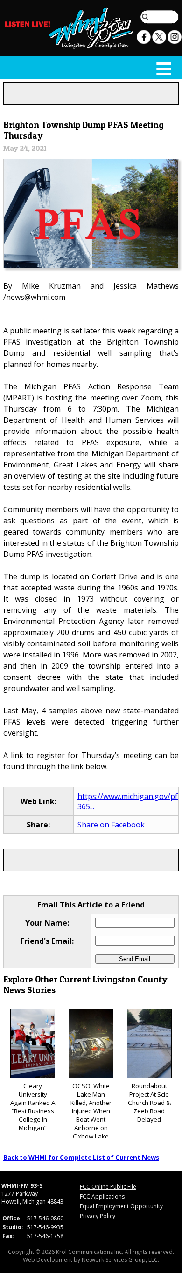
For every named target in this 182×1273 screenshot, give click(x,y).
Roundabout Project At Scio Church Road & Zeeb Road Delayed (149, 1103)
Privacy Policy (97, 1216)
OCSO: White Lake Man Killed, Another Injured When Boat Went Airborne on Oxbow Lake (91, 1111)
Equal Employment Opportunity (121, 1206)
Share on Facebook (111, 824)
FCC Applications (102, 1196)
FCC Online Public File (108, 1187)
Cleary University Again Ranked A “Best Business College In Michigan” (32, 1107)
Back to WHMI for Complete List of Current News (81, 1157)
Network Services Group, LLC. (120, 1260)
